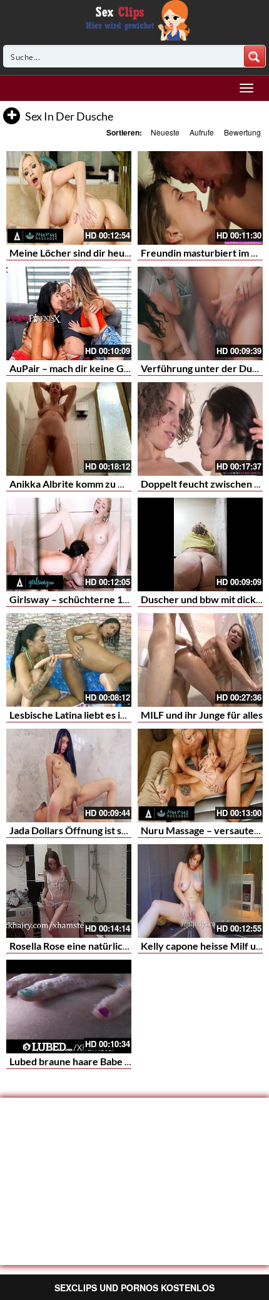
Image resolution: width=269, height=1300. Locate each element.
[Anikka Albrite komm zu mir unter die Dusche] (68, 429)
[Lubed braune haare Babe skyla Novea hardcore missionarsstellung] (68, 1006)
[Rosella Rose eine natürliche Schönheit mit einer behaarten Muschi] (68, 891)
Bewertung (242, 132)
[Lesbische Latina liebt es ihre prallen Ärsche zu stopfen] (68, 660)
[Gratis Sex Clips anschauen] (134, 18)
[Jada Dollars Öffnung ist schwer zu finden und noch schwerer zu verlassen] (68, 775)
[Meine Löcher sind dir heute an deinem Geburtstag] (68, 198)
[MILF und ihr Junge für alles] (200, 660)
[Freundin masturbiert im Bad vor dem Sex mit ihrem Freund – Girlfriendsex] (200, 198)
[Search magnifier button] (254, 56)
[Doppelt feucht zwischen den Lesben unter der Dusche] (200, 429)
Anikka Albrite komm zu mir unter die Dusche (110, 484)
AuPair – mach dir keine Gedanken (86, 368)
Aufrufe (202, 132)
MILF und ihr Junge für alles (202, 715)
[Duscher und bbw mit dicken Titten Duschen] (200, 544)
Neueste (165, 132)
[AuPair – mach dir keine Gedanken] (68, 313)
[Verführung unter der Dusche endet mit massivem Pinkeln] (200, 313)
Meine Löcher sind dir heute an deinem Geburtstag (121, 253)
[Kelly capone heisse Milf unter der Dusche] (200, 891)
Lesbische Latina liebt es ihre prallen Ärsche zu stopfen (130, 715)
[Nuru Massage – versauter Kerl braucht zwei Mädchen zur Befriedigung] (200, 775)
